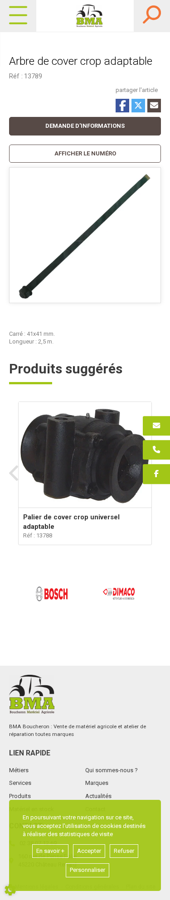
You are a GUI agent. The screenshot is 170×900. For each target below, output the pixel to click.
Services (20, 782)
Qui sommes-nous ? (111, 770)
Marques (96, 782)
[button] (85, 154)
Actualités (98, 796)
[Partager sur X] (138, 105)
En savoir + (50, 850)
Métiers (19, 770)
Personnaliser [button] (87, 869)
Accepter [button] (89, 850)
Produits (20, 796)
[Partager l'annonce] (154, 105)
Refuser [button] (124, 850)
